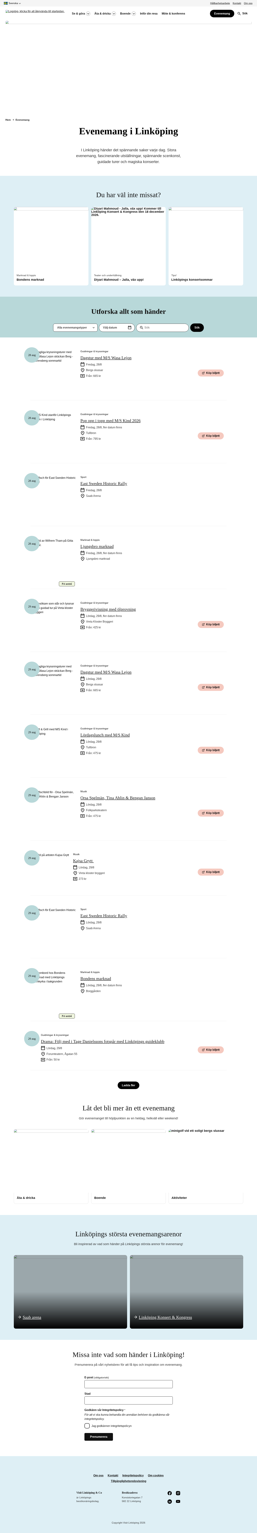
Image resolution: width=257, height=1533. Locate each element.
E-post (96, 1377)
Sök (197, 327)
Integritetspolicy (133, 1475)
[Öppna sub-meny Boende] (134, 14)
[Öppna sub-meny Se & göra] (88, 14)
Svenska (13, 3)
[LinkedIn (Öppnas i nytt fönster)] (169, 1501)
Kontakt (237, 3)
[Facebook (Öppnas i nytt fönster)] (169, 1493)
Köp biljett (213, 372)
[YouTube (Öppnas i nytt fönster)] (178, 1502)
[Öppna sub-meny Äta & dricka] (114, 14)
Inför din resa (149, 13)
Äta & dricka (102, 13)
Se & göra (78, 13)
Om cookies (156, 1475)
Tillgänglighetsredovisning (128, 1481)
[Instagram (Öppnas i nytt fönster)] (178, 1493)
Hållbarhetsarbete (220, 3)
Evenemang (222, 13)
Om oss (248, 3)
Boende (125, 13)
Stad (87, 1393)
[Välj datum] (129, 328)
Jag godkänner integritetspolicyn (111, 1425)
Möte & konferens (173, 13)
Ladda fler (128, 1085)
